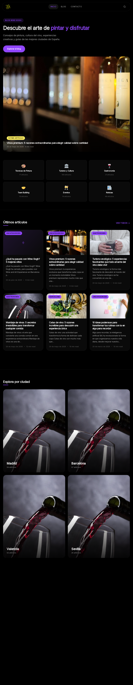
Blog (63, 6)
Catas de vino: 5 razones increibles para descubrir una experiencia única (63, 325)
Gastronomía (99, 233)
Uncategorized (13, 233)
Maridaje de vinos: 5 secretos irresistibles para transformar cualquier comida (21, 325)
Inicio (53, 6)
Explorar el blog (14, 49)
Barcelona (55, 297)
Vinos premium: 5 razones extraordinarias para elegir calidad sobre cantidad (66, 262)
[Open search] (124, 6)
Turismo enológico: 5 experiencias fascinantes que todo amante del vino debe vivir (109, 262)
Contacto (76, 6)
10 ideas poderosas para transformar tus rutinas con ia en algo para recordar (108, 325)
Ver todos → (123, 223)
